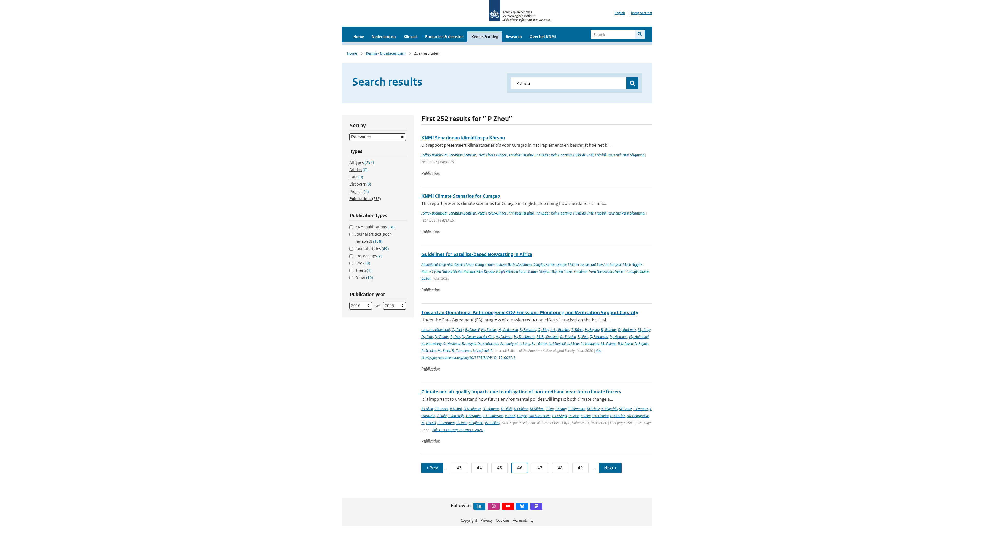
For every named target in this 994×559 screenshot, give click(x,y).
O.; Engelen (568, 336)
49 (580, 468)
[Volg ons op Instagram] (494, 506)
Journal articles (372, 248)
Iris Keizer (542, 154)
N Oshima (521, 408)
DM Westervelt (540, 415)
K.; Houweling (431, 343)
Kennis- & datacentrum (385, 53)
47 (540, 468)
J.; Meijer (573, 343)
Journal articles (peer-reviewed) (373, 238)
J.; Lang (524, 343)
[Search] (640, 34)
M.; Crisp (644, 329)
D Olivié (506, 408)
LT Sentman (446, 422)
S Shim (586, 415)
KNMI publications (375, 226)
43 (459, 468)
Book (362, 263)
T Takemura (576, 408)
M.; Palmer (608, 343)
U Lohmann (491, 408)
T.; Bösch (577, 329)
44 (479, 468)
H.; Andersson (508, 329)
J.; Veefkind (481, 350)
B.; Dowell (472, 329)
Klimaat (410, 36)
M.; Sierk (443, 350)
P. (491, 350)
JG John (461, 422)
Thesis (363, 270)
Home (358, 36)
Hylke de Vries (583, 154)
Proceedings (368, 255)
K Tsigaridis (609, 408)
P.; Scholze (428, 350)
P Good (574, 415)
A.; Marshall (557, 343)
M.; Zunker (489, 329)
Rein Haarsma (561, 154)
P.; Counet (442, 336)
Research (514, 36)
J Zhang (561, 408)
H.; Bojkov (592, 329)
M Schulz (593, 408)
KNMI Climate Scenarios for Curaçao (460, 196)
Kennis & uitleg (484, 36)
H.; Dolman (504, 336)
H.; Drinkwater (524, 336)
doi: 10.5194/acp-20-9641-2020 (457, 429)
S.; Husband (451, 343)
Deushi (431, 422)
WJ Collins (492, 422)
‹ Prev (432, 468)
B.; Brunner (609, 329)
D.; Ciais (427, 336)
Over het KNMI (543, 36)
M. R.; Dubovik (547, 336)
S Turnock (441, 408)
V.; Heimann (618, 336)
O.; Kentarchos (488, 343)
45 (499, 468)
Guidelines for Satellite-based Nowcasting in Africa (476, 254)
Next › (610, 468)
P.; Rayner (641, 343)
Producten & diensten (444, 36)
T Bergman (473, 415)
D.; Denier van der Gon (478, 336)
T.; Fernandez (599, 336)
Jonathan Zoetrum (462, 154)
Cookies (502, 520)
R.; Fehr (583, 336)
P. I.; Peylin (625, 343)
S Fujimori (476, 422)
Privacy (486, 520)
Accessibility (523, 520)
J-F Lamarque (493, 415)
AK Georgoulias (638, 415)
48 (560, 468)
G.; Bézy (543, 329)
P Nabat (456, 408)
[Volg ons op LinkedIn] (479, 506)
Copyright (469, 520)
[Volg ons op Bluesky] (522, 506)
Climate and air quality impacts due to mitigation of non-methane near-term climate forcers (521, 392)
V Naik (442, 415)
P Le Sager (559, 415)
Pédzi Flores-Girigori (492, 154)
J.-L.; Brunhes (560, 329)
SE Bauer (625, 408)
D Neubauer (472, 408)
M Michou (537, 408)
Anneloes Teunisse (521, 154)
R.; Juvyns (469, 343)
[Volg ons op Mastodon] (536, 506)
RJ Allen (427, 408)
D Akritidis (617, 415)
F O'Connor (600, 415)
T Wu (550, 408)
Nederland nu (384, 36)
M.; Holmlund (639, 336)
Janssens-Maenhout (435, 329)
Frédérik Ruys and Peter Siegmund (619, 154)
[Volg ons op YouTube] (508, 506)
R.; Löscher (539, 343)
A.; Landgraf (509, 343)
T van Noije (456, 415)
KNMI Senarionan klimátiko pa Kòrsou (463, 138)
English (620, 13)
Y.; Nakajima (590, 343)
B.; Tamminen (461, 350)
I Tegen (522, 415)
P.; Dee (455, 336)
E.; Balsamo (528, 329)
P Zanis (510, 415)
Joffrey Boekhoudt (434, 154)
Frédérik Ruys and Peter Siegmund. (620, 213)
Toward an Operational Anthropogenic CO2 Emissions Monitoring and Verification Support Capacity (529, 312)
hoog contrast (641, 13)
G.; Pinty (458, 329)
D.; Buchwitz (627, 329)
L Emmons (640, 408)
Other (364, 277)
